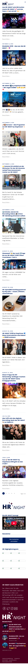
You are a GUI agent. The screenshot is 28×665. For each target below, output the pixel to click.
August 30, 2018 (7, 287)
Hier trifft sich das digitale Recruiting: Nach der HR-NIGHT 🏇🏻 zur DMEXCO (13, 420)
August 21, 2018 (7, 372)
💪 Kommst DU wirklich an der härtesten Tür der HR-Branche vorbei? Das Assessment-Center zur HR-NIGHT (13, 169)
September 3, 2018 (8, 209)
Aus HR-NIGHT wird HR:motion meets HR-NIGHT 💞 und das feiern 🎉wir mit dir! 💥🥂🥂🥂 (13, 9)
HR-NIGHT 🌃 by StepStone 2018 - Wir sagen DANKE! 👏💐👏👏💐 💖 (17, 646)
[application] (14, 523)
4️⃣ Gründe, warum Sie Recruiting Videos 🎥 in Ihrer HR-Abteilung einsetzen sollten (13, 214)
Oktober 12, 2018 (7, 44)
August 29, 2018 (7, 331)
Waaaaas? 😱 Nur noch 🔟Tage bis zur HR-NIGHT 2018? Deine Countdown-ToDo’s (13, 255)
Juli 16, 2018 (6, 416)
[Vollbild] (23, 528)
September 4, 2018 (8, 164)
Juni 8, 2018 (6, 457)
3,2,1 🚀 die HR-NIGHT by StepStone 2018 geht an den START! (12, 462)
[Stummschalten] (21, 528)
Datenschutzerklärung (7, 658)
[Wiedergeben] (4, 528)
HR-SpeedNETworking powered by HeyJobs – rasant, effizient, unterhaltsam (14, 291)
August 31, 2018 (7, 251)
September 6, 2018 (8, 122)
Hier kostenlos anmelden (14, 540)
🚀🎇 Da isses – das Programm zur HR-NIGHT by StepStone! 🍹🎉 (13, 127)
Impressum (17, 658)
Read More (5, 39)
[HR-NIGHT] (14, 509)
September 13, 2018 (8, 83)
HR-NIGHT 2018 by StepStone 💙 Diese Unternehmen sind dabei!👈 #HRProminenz (14, 335)
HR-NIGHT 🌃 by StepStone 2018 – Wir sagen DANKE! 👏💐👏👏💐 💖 (14, 87)
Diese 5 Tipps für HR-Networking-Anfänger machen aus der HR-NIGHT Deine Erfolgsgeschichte (13, 378)
